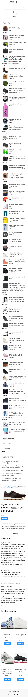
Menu (14, 16)
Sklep (18, 691)
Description (15, 533)
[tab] (14, 533)
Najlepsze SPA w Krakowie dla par (14, 470)
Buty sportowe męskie (10, 486)
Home (2, 486)
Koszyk (14, 691)
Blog (10, 691)
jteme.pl (14, 2)
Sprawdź (4, 518)
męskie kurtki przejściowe (17, 528)
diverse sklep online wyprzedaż (17, 525)
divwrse (4, 526)
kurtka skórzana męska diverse (14, 526)
